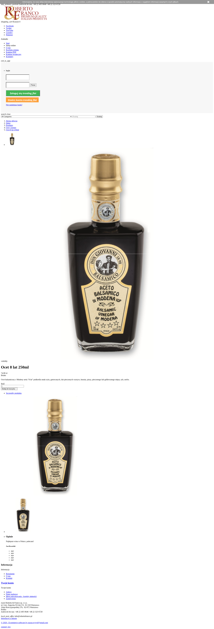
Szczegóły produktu (14, 393)
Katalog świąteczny (13, 54)
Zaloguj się (23, 93)
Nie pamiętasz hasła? (14, 105)
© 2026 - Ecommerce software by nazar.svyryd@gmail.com (24, 623)
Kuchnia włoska (12, 50)
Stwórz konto (22, 99)
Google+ (9, 33)
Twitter (9, 28)
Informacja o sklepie (9, 618)
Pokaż (33, 85)
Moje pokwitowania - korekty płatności (21, 596)
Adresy (9, 592)
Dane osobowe (12, 594)
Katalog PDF (11, 52)
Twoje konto (7, 583)
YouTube (9, 30)
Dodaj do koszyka (9, 389)
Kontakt (9, 578)
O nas (8, 48)
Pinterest (9, 35)
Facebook (10, 26)
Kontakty (9, 57)
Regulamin (10, 574)
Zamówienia (11, 599)
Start (8, 43)
